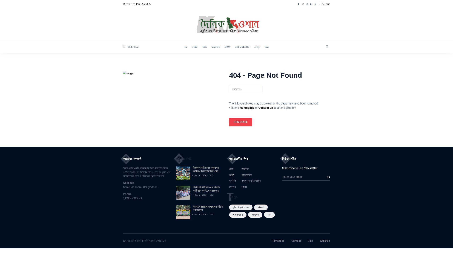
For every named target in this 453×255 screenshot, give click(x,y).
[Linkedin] (311, 4)
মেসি (269, 214)
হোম (185, 47)
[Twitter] (303, 4)
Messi (261, 207)
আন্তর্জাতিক (215, 47)
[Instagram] (307, 4)
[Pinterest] (315, 4)
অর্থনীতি (227, 47)
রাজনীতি (194, 47)
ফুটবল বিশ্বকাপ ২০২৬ (241, 207)
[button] (127, 4)
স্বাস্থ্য (267, 47)
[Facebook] (298, 4)
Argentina (238, 214)
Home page (241, 122)
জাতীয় (204, 47)
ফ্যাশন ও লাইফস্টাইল (242, 47)
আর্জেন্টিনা (255, 214)
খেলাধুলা (257, 47)
